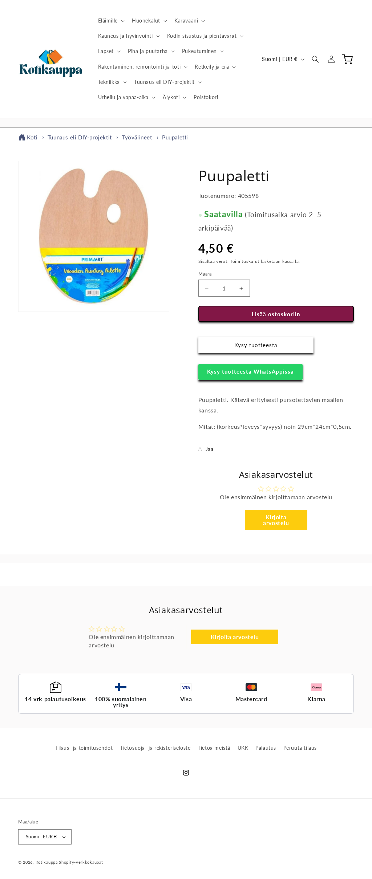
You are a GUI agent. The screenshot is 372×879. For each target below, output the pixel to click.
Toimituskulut (244, 261)
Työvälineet (137, 137)
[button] (111, 20)
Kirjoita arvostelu (276, 519)
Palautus (265, 748)
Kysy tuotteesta (255, 345)
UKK (243, 748)
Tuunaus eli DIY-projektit (80, 137)
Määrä (205, 274)
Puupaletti (175, 137)
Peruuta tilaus (300, 748)
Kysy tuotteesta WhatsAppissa (250, 371)
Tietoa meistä (214, 748)
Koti (32, 137)
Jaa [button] (210, 449)
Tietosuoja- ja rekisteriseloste (155, 748)
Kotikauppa (47, 862)
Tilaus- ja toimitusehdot (84, 748)
